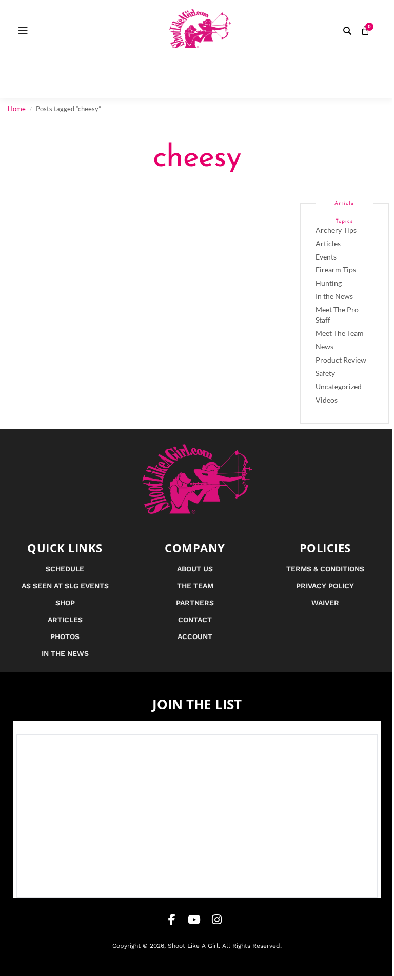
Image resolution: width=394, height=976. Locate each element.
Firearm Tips (336, 269)
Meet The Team (340, 333)
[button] (347, 31)
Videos (327, 399)
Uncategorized (339, 386)
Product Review (341, 359)
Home (17, 109)
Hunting (329, 282)
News (324, 346)
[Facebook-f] (172, 919)
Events (326, 256)
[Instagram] (217, 919)
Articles (328, 243)
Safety (325, 373)
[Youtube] (194, 919)
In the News (334, 296)
